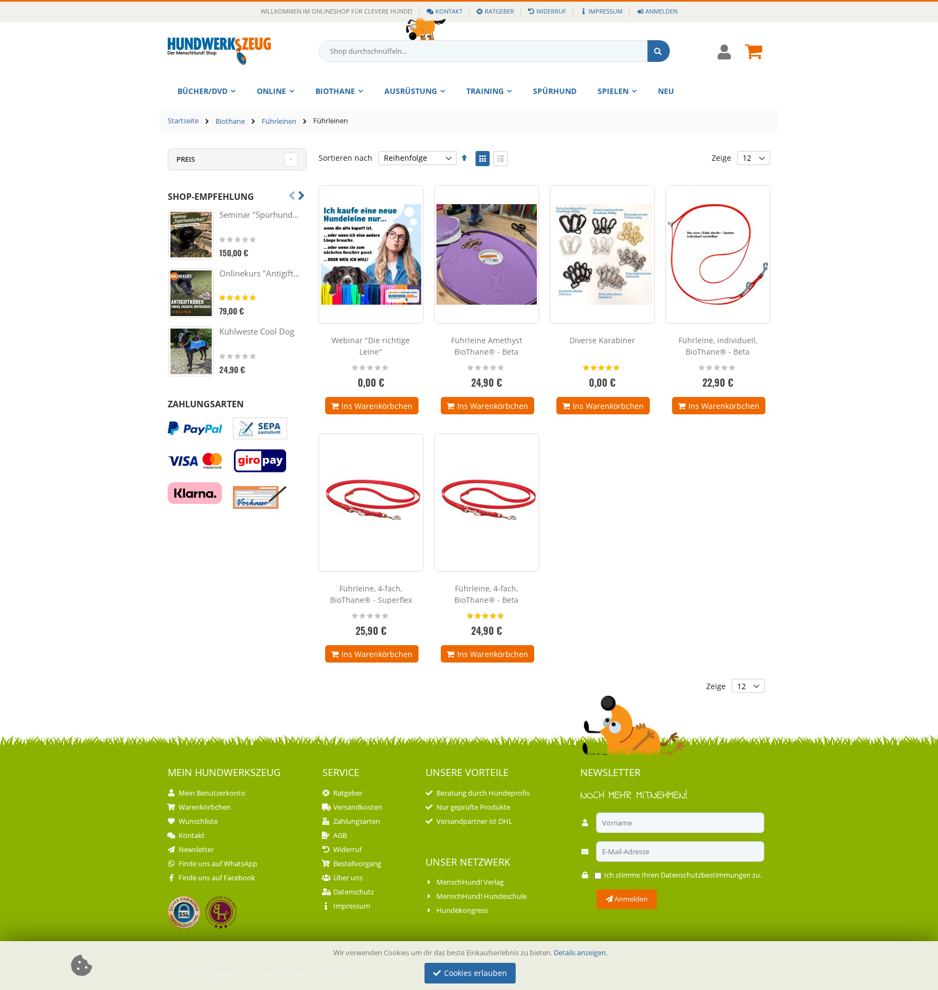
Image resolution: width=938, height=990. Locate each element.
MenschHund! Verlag (470, 882)
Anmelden (661, 11)
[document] (470, 966)
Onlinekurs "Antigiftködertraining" (261, 273)
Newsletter (196, 849)
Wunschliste (198, 821)
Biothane (230, 121)
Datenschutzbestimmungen (706, 875)
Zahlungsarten (356, 821)
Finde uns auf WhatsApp (218, 863)
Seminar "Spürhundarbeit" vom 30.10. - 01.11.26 (261, 214)
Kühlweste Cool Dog (256, 331)
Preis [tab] (185, 159)
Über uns (348, 877)
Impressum (605, 11)
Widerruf (551, 11)
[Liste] (500, 158)
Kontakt (448, 11)
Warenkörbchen (205, 807)
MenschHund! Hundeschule (481, 896)
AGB (340, 835)
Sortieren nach (345, 158)
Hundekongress (462, 910)
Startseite (183, 120)
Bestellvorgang (357, 863)
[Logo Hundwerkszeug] (219, 51)
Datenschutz (353, 892)
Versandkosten (357, 807)
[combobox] (494, 51)
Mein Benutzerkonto (212, 793)
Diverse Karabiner (602, 340)
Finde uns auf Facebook (217, 877)
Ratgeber (499, 11)
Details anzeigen (580, 952)
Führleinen (279, 121)
